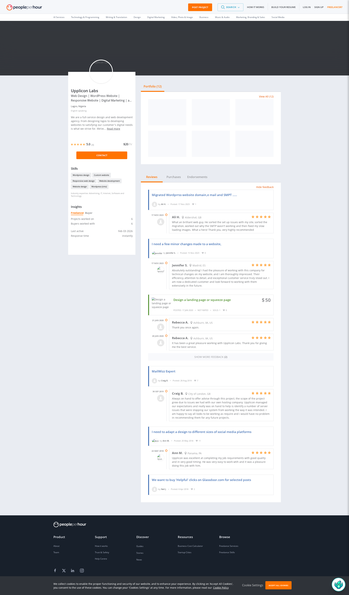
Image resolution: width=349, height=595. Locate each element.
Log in (307, 7)
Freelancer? (334, 7)
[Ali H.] (154, 204)
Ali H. (163, 204)
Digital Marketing (156, 17)
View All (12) (266, 96)
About (56, 546)
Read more (113, 128)
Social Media (278, 17)
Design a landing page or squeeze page (202, 300)
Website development (109, 180)
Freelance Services (228, 546)
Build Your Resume (283, 7)
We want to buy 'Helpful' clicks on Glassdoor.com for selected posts (201, 480)
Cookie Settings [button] (252, 585)
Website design (80, 186)
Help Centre (101, 558)
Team (56, 552)
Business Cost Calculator (190, 546)
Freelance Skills (227, 552)
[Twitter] (64, 570)
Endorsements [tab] (197, 177)
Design (137, 17)
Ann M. (166, 440)
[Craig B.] (154, 380)
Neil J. (163, 489)
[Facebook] (55, 570)
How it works (255, 7)
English (74, 110)
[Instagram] (81, 570)
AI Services (59, 17)
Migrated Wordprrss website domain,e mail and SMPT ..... (194, 195)
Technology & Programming (85, 17)
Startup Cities (184, 552)
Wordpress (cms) (99, 186)
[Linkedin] (73, 570)
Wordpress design (81, 175)
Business (203, 17)
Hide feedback (265, 187)
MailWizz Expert (163, 371)
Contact (101, 155)
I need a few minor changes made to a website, (186, 244)
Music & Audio (222, 17)
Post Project (200, 7)
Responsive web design (84, 180)
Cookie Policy (221, 587)
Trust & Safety (102, 552)
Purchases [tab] (174, 177)
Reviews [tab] (151, 177)
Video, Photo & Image (182, 17)
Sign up (319, 7)
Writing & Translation (116, 17)
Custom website (101, 175)
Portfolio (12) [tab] (153, 86)
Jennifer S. (171, 252)
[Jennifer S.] (157, 252)
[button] (230, 7)
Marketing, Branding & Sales (250, 17)
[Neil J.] (154, 489)
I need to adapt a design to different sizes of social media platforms (201, 432)
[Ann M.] (155, 440)
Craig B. (164, 380)
